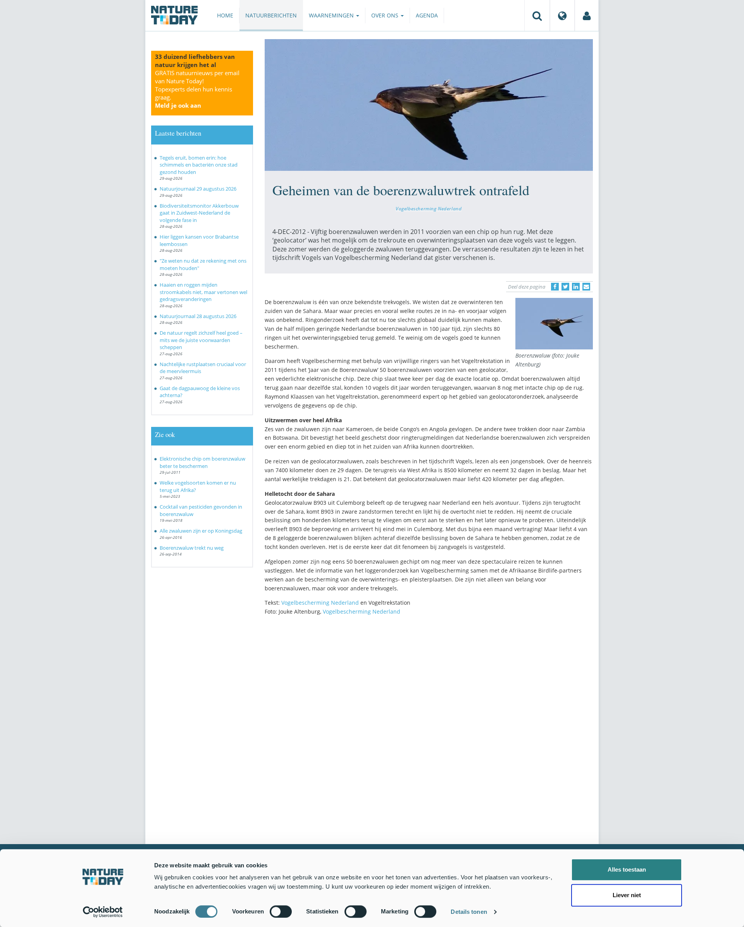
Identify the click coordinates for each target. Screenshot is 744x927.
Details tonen (469, 911)
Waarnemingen (332, 15)
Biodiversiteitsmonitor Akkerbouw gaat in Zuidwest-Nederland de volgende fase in (199, 213)
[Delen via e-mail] (586, 287)
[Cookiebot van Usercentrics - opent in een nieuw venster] (103, 912)
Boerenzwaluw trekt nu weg (192, 547)
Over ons (385, 15)
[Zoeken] (537, 15)
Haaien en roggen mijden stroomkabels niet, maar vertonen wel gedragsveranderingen (203, 292)
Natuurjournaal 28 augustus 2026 (198, 316)
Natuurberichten (271, 15)
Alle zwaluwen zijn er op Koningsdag (201, 530)
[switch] (281, 911)
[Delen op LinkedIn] (576, 287)
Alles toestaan (627, 869)
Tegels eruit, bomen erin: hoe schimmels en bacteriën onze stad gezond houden (199, 164)
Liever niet (627, 895)
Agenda (427, 15)
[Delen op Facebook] (555, 287)
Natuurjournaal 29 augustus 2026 (198, 188)
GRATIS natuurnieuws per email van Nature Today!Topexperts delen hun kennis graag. (197, 89)
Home (225, 15)
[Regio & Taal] (562, 15)
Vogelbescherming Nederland (429, 208)
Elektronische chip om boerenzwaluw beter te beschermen (202, 462)
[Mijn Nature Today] (587, 15)
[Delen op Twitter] (565, 287)
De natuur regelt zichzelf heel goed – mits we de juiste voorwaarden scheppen (201, 340)
